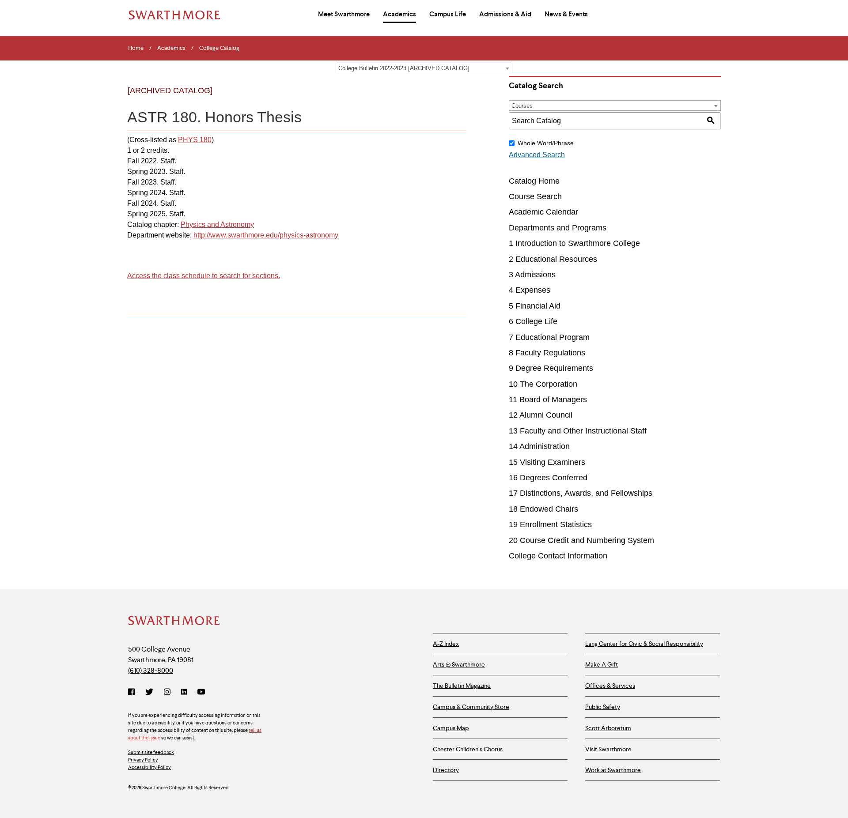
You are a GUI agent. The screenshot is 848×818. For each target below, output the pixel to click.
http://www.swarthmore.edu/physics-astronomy (265, 235)
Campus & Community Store (471, 707)
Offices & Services (610, 686)
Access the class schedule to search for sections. (203, 275)
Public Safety (602, 707)
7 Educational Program (549, 337)
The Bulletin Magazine (462, 686)
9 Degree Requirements (551, 368)
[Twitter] (149, 693)
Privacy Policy (143, 760)
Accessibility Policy (149, 767)
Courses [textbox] (522, 105)
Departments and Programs (557, 227)
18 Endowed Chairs (543, 509)
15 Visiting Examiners (547, 462)
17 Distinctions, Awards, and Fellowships (580, 493)
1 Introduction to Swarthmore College (574, 243)
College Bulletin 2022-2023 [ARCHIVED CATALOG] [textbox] (403, 68)
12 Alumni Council (540, 415)
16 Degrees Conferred (548, 477)
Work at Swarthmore (613, 770)
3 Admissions (532, 274)
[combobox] (424, 68)
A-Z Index (446, 644)
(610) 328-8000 (150, 670)
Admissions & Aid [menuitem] (505, 14)
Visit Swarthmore (608, 749)
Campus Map (451, 728)
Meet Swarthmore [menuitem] (344, 14)
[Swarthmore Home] (174, 621)
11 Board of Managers (548, 399)
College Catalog (219, 48)
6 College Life (533, 321)
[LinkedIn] (184, 693)
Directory (446, 770)
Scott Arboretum (608, 728)
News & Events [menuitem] (566, 14)
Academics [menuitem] (399, 14)
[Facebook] (133, 693)
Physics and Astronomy (217, 224)
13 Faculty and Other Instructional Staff (578, 430)
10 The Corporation (543, 384)
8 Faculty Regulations (547, 352)
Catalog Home (534, 181)
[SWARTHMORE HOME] (174, 15)
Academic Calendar (543, 211)
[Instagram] (167, 693)
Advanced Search (537, 154)
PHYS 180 (195, 139)
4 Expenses (529, 290)
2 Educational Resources (553, 259)
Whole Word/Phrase (546, 143)
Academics (171, 48)
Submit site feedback (151, 752)
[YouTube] (201, 693)
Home (136, 48)
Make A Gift (601, 664)
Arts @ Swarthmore (459, 664)
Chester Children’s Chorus (468, 749)
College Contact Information (558, 555)
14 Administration (539, 446)
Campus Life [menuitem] (447, 14)
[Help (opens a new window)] (457, 98)
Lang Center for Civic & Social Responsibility (644, 644)
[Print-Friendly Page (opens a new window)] (439, 98)
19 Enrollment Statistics (550, 524)
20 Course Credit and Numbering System (581, 540)
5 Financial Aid (534, 306)
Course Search (535, 196)
